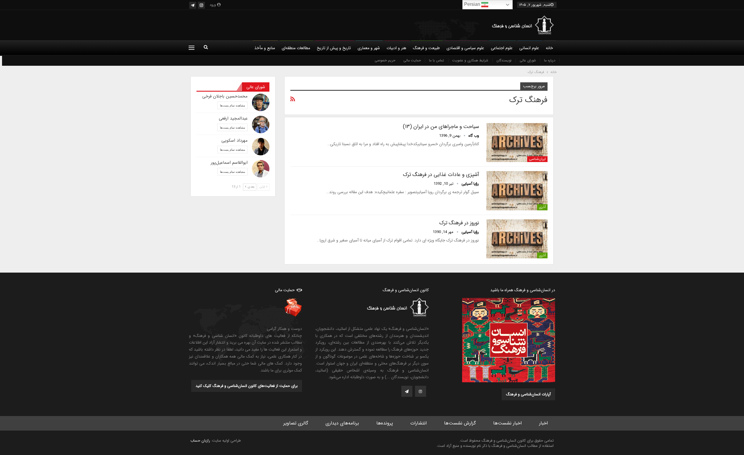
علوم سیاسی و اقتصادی (465, 48)
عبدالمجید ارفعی (233, 118)
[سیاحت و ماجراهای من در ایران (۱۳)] (517, 142)
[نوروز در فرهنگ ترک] (517, 238)
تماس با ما (436, 60)
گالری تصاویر (295, 423)
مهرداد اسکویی (234, 140)
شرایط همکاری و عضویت (470, 60)
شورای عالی (528, 60)
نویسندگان (504, 60)
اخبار (543, 423)
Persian (472, 4)
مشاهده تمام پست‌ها (232, 105)
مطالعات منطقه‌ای (296, 48)
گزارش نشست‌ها (460, 423)
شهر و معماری (368, 48)
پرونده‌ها (384, 423)
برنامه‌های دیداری (342, 423)
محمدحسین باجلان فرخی (225, 96)
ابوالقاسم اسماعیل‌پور (229, 162)
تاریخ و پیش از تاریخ (334, 48)
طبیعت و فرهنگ (426, 48)
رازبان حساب (200, 441)
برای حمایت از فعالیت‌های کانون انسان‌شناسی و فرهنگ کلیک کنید (247, 386)
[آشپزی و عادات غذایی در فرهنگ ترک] (517, 190)
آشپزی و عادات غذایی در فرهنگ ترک (441, 174)
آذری (542, 207)
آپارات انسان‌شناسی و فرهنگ (528, 394)
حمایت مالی (412, 60)
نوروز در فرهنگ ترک (459, 223)
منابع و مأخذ (264, 48)
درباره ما (549, 60)
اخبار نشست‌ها (507, 423)
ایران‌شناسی (537, 159)
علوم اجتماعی (502, 48)
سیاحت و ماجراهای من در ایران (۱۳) (441, 126)
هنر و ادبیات (396, 48)
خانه (549, 48)
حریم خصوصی (385, 60)
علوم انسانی (529, 48)
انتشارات (418, 423)
